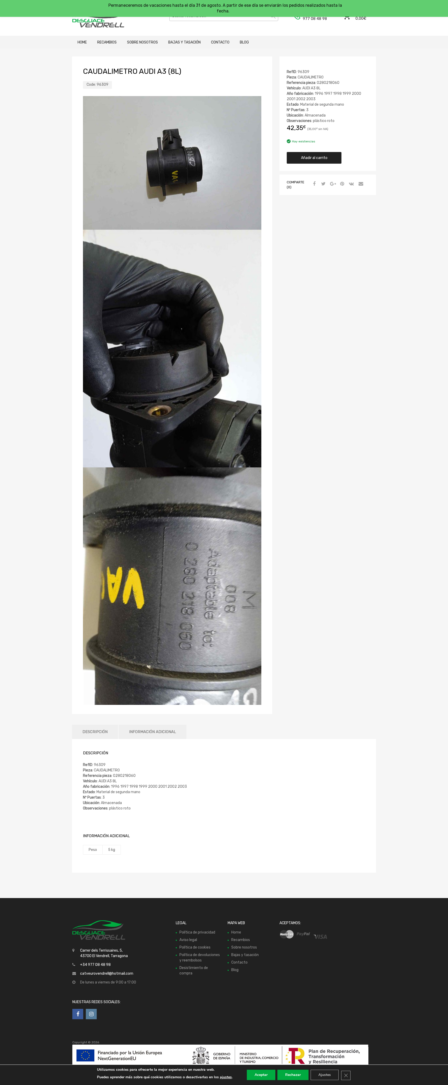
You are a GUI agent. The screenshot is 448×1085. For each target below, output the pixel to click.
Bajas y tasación (184, 42)
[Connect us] (77, 1014)
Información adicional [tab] (152, 731)
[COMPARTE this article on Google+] (332, 184)
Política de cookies (195, 947)
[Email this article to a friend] (360, 184)
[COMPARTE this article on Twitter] (322, 184)
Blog (244, 42)
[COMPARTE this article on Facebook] (313, 184)
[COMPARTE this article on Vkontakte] (350, 184)
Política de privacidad (197, 932)
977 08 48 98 (315, 18)
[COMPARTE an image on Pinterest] (341, 184)
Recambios (107, 42)
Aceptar (261, 1074)
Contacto (220, 42)
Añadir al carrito (314, 158)
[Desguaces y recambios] (94, 17)
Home (82, 42)
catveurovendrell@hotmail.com (106, 973)
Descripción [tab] (95, 731)
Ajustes (324, 1074)
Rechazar (293, 1074)
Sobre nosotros (142, 42)
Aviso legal (188, 940)
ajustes (226, 1077)
